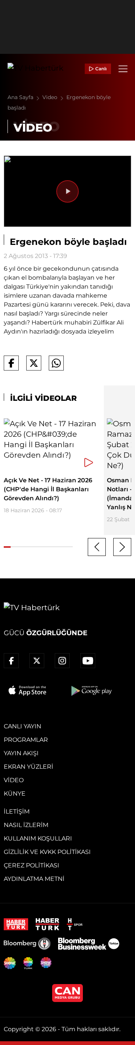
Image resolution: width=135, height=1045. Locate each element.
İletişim (17, 811)
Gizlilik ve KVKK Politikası (47, 851)
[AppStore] (28, 690)
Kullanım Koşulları (38, 838)
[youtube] (87, 660)
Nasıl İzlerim (26, 825)
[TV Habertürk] (35, 69)
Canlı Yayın (22, 726)
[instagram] (62, 660)
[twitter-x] (36, 660)
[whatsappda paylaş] (56, 363)
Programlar (26, 739)
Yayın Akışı (21, 753)
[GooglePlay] (91, 690)
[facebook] (11, 660)
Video (50, 97)
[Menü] (123, 69)
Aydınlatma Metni (34, 878)
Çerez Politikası (31, 865)
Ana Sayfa (21, 97)
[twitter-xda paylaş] (33, 363)
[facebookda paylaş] (11, 363)
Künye (15, 793)
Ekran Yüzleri (28, 766)
